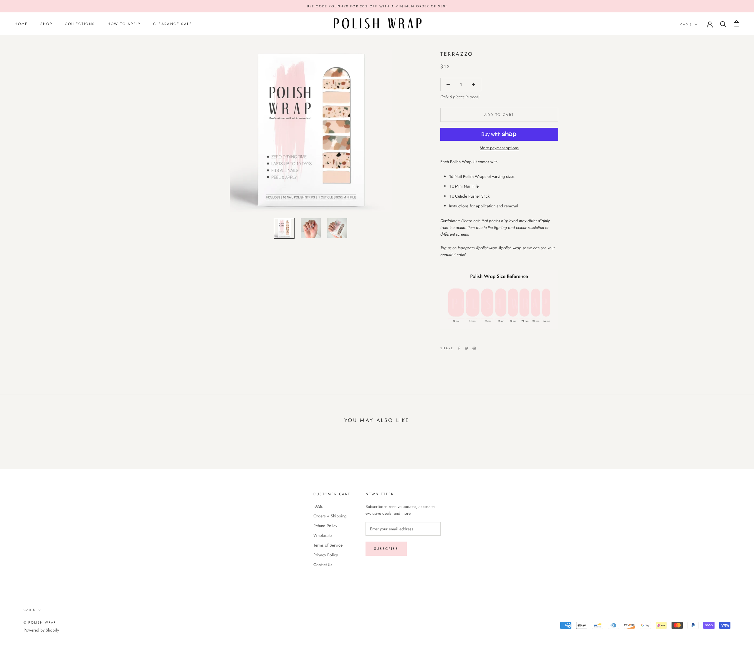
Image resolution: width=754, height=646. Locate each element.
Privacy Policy (325, 555)
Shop (46, 24)
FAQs (318, 506)
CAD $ (686, 24)
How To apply (124, 24)
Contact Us (322, 565)
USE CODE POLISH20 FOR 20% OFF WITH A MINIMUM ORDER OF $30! (377, 6)
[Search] (723, 24)
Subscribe (386, 548)
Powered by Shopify (41, 630)
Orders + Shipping (330, 516)
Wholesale (322, 535)
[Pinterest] (474, 348)
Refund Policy (325, 526)
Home (21, 24)
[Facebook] (459, 348)
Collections (80, 24)
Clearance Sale (172, 24)
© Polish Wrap (40, 622)
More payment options (499, 148)
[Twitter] (466, 348)
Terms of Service (328, 545)
